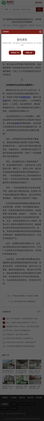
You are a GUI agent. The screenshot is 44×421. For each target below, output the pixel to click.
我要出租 (29, 53)
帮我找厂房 (15, 53)
